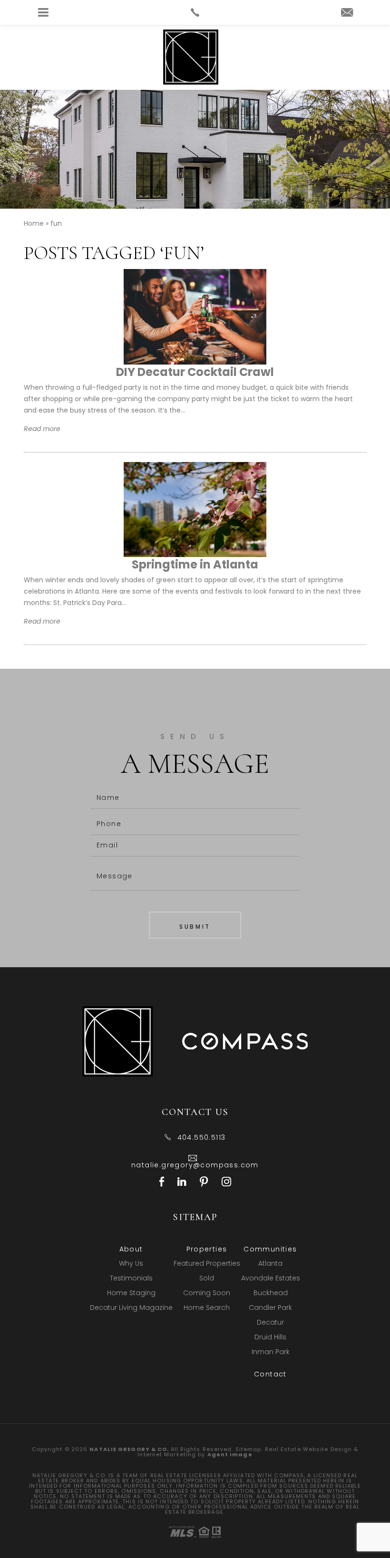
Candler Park (270, 1307)
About (131, 1249)
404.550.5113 (201, 1137)
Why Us (131, 1263)
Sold (206, 1278)
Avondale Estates (270, 1278)
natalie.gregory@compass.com (195, 1165)
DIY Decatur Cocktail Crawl (195, 372)
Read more (42, 428)
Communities (270, 1249)
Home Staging (131, 1292)
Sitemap (248, 1449)
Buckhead (271, 1292)
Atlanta (270, 1263)
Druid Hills (270, 1337)
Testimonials (131, 1278)
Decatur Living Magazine (131, 1307)
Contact (270, 1374)
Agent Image (230, 1454)
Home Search (207, 1307)
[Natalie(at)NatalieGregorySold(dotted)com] (347, 13)
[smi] (161, 1182)
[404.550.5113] (195, 12)
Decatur (270, 1322)
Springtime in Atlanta (195, 564)
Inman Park (271, 1351)
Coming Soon (206, 1292)
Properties (206, 1249)
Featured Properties (207, 1263)
